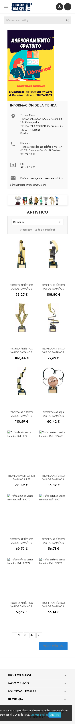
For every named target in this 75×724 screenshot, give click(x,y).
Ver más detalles (39, 714)
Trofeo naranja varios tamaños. (53, 414)
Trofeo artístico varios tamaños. (21, 287)
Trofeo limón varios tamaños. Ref (21, 477)
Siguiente (38, 635)
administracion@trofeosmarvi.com (28, 185)
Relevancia (37, 222)
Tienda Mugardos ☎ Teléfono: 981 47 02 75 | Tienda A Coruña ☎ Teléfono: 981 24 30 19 (41, 150)
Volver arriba (53, 646)
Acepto (54, 715)
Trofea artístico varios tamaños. (21, 414)
